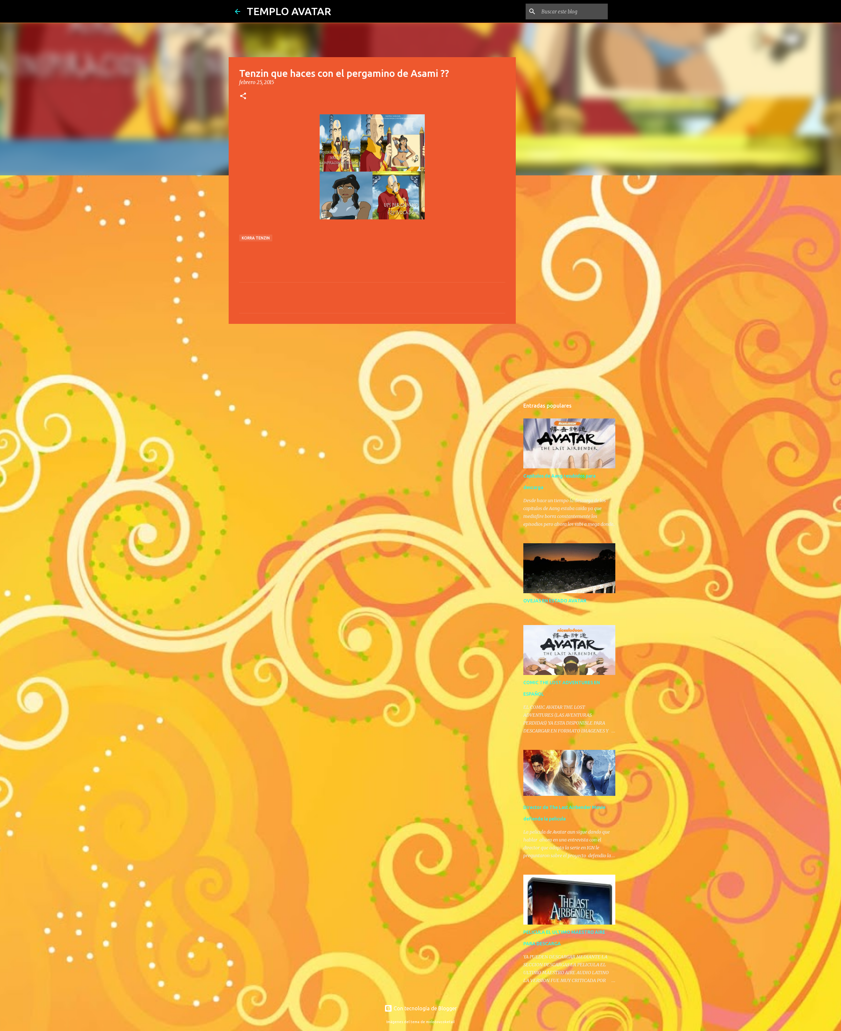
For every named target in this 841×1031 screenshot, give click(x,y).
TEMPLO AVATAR (289, 11)
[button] (243, 96)
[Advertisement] (372, 380)
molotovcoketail (440, 1022)
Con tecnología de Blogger (424, 1008)
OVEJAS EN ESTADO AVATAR (554, 600)
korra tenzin (256, 238)
